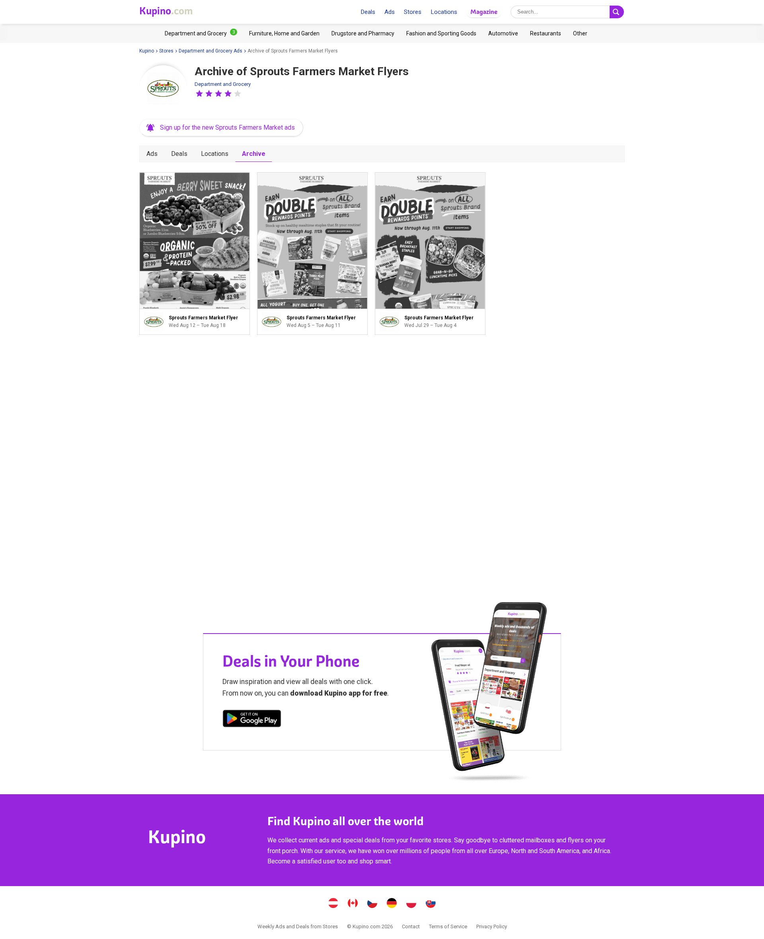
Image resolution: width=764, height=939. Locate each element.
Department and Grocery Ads (210, 51)
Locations (444, 12)
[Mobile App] (251, 720)
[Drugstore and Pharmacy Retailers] (362, 33)
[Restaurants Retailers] (545, 33)
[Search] (617, 12)
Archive (253, 153)
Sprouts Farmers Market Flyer (194, 253)
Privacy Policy (491, 926)
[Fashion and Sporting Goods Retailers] (441, 33)
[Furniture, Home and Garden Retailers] (284, 33)
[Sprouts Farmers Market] (163, 89)
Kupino (146, 51)
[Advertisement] (312, 454)
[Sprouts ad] (156, 322)
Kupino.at (333, 904)
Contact (411, 926)
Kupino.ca (353, 904)
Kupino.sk (431, 904)
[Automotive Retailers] (503, 33)
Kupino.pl (411, 904)
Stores (412, 12)
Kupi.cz (372, 904)
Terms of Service (448, 926)
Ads (389, 12)
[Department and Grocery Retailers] (201, 33)
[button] (199, 93)
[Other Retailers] (580, 33)
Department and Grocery (223, 84)
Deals (368, 12)
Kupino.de (392, 904)
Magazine (483, 12)
